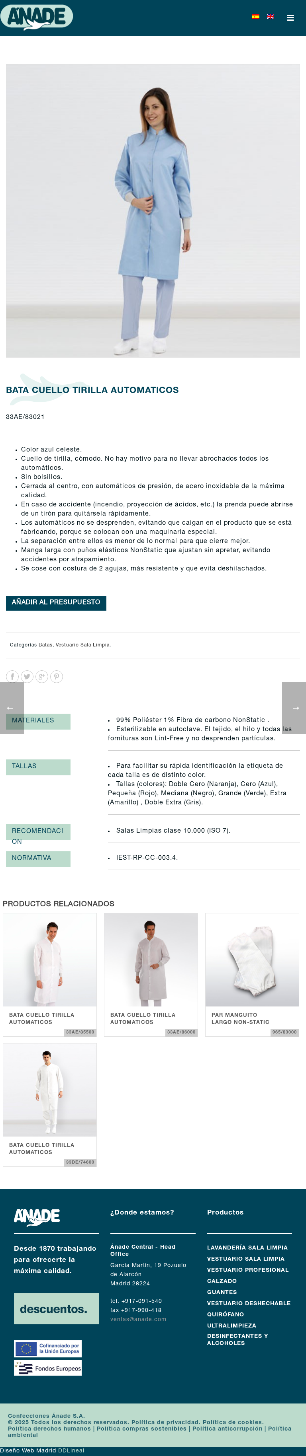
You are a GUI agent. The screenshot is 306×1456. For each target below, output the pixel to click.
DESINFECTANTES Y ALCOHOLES (237, 1340)
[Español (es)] (255, 18)
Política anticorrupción (227, 1429)
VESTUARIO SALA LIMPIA (246, 1259)
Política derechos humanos (49, 1429)
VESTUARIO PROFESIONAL (248, 1270)
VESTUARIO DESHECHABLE (249, 1304)
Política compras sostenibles (142, 1429)
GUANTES (222, 1293)
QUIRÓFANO (225, 1315)
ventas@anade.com (138, 1320)
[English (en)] (270, 18)
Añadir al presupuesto (56, 603)
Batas (46, 645)
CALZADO (222, 1282)
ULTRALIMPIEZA (232, 1326)
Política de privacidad (164, 1423)
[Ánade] (36, 18)
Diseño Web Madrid (28, 1451)
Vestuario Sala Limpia (83, 645)
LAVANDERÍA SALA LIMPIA (247, 1248)
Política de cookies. (233, 1423)
